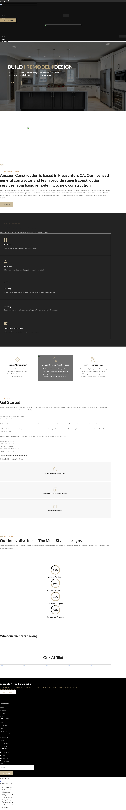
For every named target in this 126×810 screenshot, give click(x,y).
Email (2, 763)
